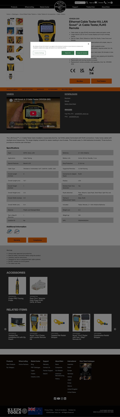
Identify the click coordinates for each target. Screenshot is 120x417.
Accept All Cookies (82, 53)
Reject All (68, 53)
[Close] (88, 44)
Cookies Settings (39, 53)
